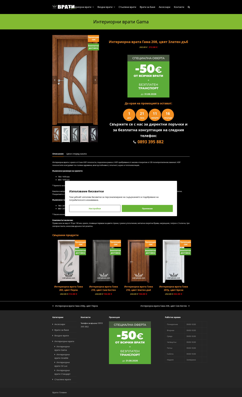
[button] (189, 7)
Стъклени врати (62, 379)
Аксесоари (59, 324)
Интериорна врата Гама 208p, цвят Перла (75, 305)
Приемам (147, 208)
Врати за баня (61, 329)
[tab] (58, 153)
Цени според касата (76, 153)
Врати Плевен (59, 392)
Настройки (95, 208)
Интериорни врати (64, 341)
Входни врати (61, 335)
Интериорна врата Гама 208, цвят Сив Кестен (163, 305)
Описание (58, 153)
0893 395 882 (151, 142)
